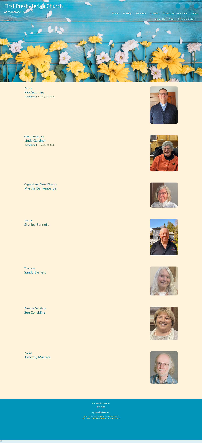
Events (195, 13)
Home (115, 13)
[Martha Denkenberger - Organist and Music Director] (164, 206)
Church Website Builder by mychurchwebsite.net (96, 418)
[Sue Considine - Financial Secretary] (164, 339)
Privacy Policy (116, 418)
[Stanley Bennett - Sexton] (164, 254)
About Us (160, 19)
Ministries (141, 13)
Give (171, 19)
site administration (101, 403)
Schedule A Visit (186, 19)
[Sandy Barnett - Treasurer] (164, 294)
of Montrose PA (14, 12)
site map (101, 406)
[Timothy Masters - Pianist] (164, 382)
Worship (127, 13)
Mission (154, 13)
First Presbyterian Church (33, 6)
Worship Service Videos (175, 13)
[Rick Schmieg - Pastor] (164, 122)
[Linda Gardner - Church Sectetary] (164, 170)
